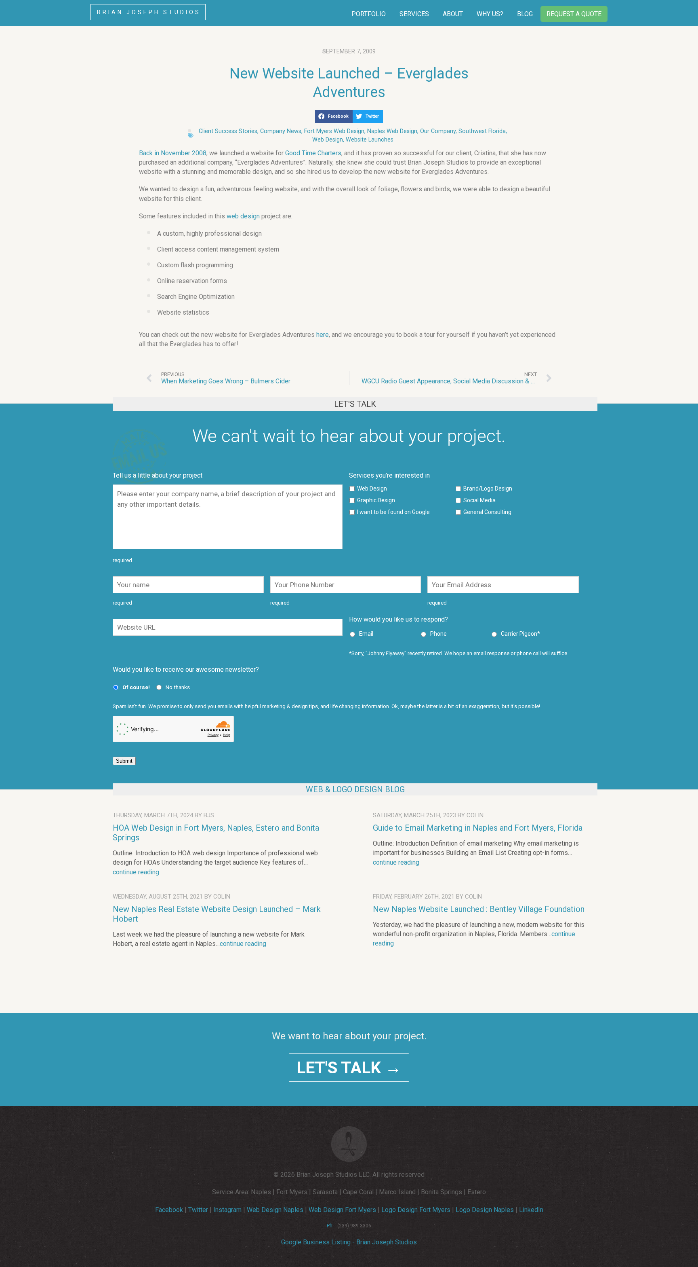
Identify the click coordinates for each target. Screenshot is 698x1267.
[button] (334, 116)
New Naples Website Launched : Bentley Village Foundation (478, 909)
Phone (438, 633)
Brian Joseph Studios (149, 12)
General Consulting (487, 512)
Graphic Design (376, 500)
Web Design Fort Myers (342, 1210)
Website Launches (369, 139)
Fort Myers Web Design (334, 131)
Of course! (136, 687)
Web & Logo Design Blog (355, 789)
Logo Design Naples (485, 1210)
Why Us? (490, 14)
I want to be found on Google (393, 512)
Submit (124, 761)
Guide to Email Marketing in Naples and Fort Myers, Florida (477, 828)
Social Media (479, 500)
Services (414, 14)
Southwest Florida (482, 131)
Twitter (198, 1210)
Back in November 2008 (172, 153)
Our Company (438, 131)
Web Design (327, 139)
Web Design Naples (275, 1210)
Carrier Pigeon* (520, 633)
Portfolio (368, 14)
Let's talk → (349, 1067)
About (453, 14)
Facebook (169, 1210)
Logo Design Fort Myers (415, 1210)
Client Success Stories (228, 131)
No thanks (178, 687)
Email (366, 633)
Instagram (227, 1210)
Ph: (330, 1226)
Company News (280, 131)
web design (243, 216)
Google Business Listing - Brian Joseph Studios (349, 1242)
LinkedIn (531, 1210)
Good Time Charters (313, 153)
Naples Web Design (392, 131)
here (322, 334)
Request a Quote (574, 14)
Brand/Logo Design (487, 488)
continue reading (136, 872)
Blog (525, 14)
